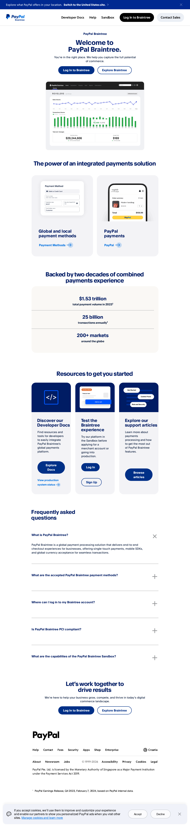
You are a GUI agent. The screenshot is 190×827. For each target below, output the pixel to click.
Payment (52, 245)
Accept (138, 814)
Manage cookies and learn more (42, 818)
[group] (62, 215)
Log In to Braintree (76, 70)
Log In (90, 467)
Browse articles (138, 475)
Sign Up (91, 482)
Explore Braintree (114, 70)
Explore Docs (51, 467)
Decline (160, 814)
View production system (48, 482)
